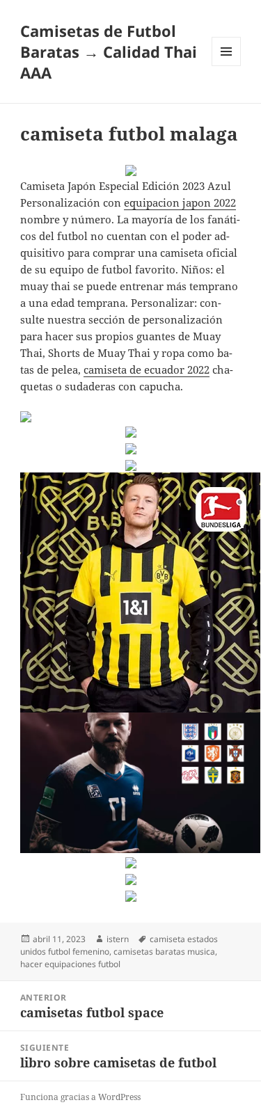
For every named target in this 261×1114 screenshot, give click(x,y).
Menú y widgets (226, 65)
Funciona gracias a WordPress (80, 1097)
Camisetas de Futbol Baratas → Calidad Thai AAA (108, 51)
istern (117, 939)
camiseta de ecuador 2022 (146, 369)
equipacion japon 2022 (180, 202)
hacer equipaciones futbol (70, 964)
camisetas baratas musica (164, 951)
